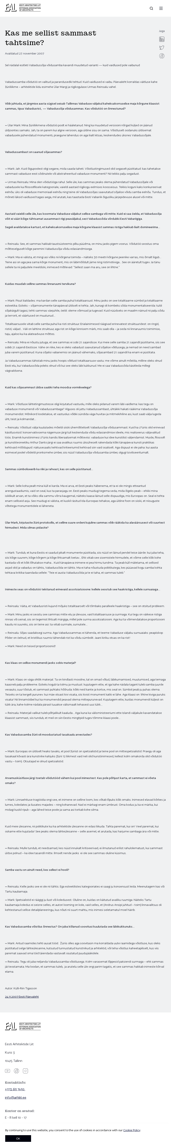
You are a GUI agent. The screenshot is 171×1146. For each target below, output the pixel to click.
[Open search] (152, 8)
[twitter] (162, 47)
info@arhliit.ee (15, 1097)
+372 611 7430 (15, 1089)
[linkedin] (162, 39)
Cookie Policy (131, 1130)
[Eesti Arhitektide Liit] (23, 10)
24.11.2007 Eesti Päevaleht (22, 996)
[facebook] (162, 56)
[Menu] (161, 8)
